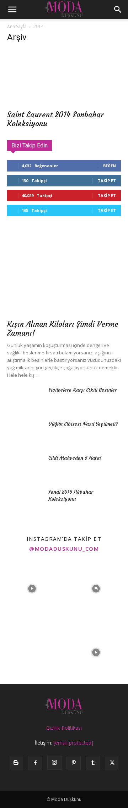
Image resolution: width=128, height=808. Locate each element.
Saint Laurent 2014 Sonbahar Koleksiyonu (55, 119)
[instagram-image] (32, 589)
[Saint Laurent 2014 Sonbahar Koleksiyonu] (64, 78)
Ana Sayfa (17, 26)
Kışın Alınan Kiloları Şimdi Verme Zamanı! (62, 328)
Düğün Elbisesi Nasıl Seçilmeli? (83, 424)
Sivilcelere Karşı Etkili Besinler (82, 390)
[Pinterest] (73, 763)
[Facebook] (35, 763)
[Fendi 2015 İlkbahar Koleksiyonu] (25, 500)
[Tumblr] (93, 763)
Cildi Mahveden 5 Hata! (75, 458)
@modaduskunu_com (64, 548)
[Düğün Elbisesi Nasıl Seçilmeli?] (25, 432)
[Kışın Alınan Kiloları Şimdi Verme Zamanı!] (64, 274)
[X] (112, 763)
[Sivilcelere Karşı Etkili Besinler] (25, 398)
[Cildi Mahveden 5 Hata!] (25, 466)
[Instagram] (54, 763)
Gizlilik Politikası (64, 727)
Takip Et (107, 180)
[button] (12, 9)
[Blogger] (16, 763)
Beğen (109, 165)
